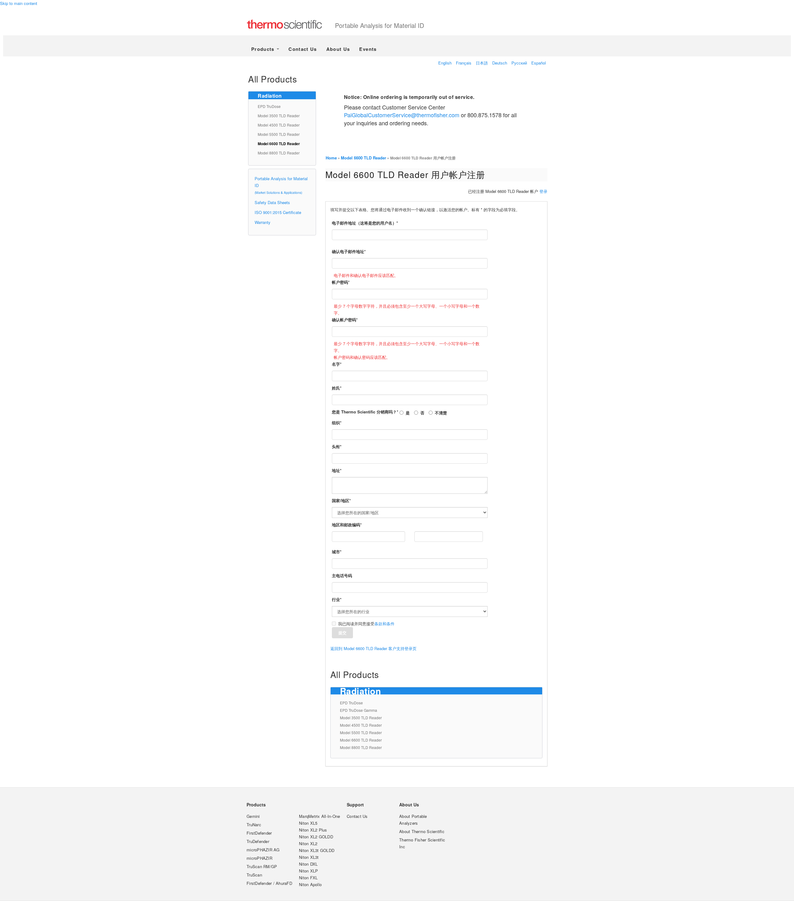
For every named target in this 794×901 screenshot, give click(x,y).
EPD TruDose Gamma (358, 710)
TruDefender (258, 841)
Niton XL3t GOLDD (316, 850)
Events (368, 49)
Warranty (262, 222)
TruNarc (254, 824)
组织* (336, 423)
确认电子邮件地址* (349, 251)
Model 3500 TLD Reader (279, 115)
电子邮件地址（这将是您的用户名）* (365, 223)
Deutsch (499, 63)
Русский (519, 63)
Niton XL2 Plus (313, 830)
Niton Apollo (310, 884)
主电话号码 (342, 575)
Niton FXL (308, 878)
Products (263, 49)
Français (463, 63)
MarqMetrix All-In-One (319, 816)
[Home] (291, 25)
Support (355, 804)
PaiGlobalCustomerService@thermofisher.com (401, 115)
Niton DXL (308, 864)
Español (538, 63)
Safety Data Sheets (272, 202)
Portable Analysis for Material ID (379, 25)
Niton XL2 (308, 843)
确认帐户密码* (345, 320)
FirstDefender (259, 833)
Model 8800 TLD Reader (279, 152)
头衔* (336, 446)
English (445, 63)
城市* (336, 552)
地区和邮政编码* (347, 525)
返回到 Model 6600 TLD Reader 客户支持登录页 (373, 648)
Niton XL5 (308, 823)
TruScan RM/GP (262, 866)
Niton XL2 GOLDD (316, 837)
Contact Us (302, 49)
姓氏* (336, 388)
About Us (338, 49)
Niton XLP (308, 871)
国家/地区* (341, 500)
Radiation (270, 95)
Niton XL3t (309, 857)
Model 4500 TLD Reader (279, 124)
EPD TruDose (269, 106)
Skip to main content (18, 3)
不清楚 (441, 413)
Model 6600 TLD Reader (279, 143)
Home (331, 158)
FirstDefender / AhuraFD (269, 883)
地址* (336, 470)
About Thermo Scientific (421, 831)
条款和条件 (384, 624)
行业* (336, 599)
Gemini (253, 816)
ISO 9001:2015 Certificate (278, 212)
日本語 (482, 63)
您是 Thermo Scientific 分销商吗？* (365, 412)
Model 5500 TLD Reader (279, 134)
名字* (336, 364)
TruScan (254, 875)
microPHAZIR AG (263, 850)
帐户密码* (341, 282)
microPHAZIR (259, 858)
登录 (543, 191)
